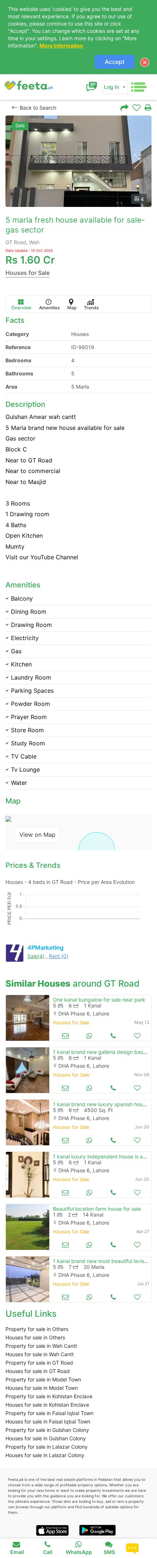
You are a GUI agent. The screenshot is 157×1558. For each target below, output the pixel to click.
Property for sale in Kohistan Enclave (48, 1396)
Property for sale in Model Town (43, 1379)
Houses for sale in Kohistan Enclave (47, 1405)
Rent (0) (58, 956)
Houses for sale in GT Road (37, 1371)
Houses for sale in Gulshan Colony (45, 1438)
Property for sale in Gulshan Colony (47, 1430)
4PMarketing (45, 947)
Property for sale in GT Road (39, 1363)
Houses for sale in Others (35, 1337)
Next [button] (137, 161)
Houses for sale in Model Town (41, 1388)
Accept (115, 61)
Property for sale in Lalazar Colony (46, 1447)
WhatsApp (79, 1552)
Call (48, 1552)
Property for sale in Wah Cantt (41, 1346)
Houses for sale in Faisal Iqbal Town (47, 1421)
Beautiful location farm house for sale (97, 1209)
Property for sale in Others (36, 1329)
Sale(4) (36, 956)
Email (17, 1552)
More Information (61, 45)
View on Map (37, 834)
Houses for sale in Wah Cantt (39, 1354)
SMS (109, 1552)
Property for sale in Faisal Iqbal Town (49, 1413)
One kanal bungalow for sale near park (99, 1000)
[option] (78, 161)
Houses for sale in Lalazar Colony (44, 1455)
